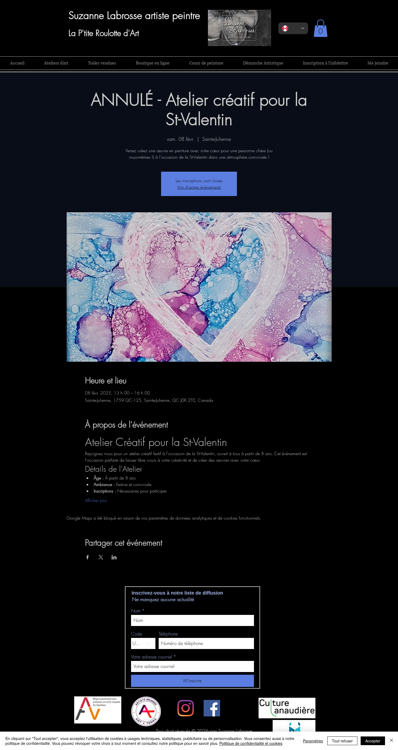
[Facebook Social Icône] (212, 708)
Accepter (372, 741)
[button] (320, 28)
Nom (136, 610)
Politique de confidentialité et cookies (250, 743)
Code (136, 633)
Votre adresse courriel (151, 656)
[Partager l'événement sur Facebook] (87, 557)
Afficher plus (96, 500)
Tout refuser (342, 741)
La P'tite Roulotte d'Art (103, 33)
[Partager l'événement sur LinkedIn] (114, 557)
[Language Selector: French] (293, 28)
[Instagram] (185, 708)
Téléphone (168, 633)
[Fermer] (391, 741)
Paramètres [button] (313, 741)
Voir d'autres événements (199, 187)
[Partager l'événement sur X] (100, 557)
